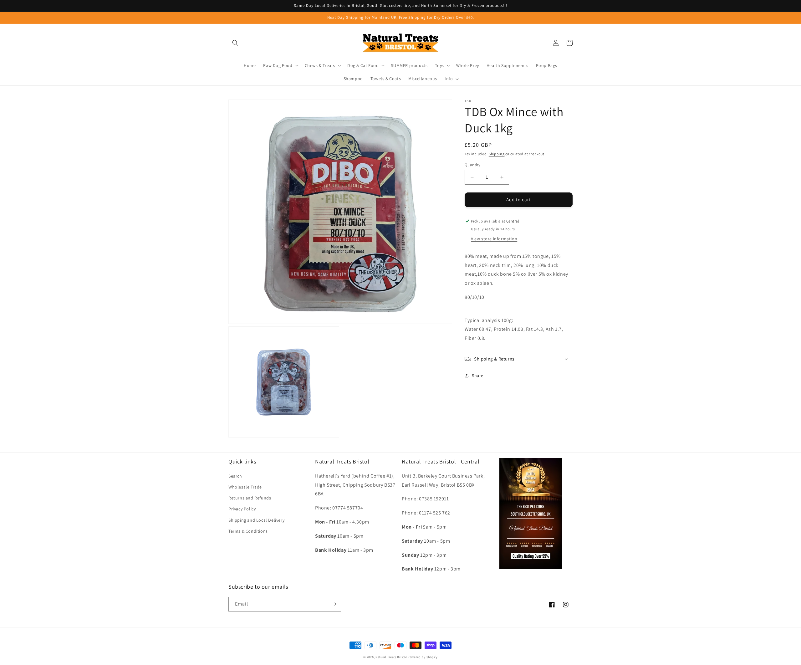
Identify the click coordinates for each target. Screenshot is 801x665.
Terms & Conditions (248, 531)
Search (235, 476)
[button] (235, 43)
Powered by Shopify (423, 657)
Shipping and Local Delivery (256, 520)
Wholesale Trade (245, 487)
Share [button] (477, 375)
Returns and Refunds (249, 498)
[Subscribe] (334, 604)
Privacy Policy (242, 509)
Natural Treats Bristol (391, 657)
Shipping (497, 153)
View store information (494, 238)
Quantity (472, 164)
